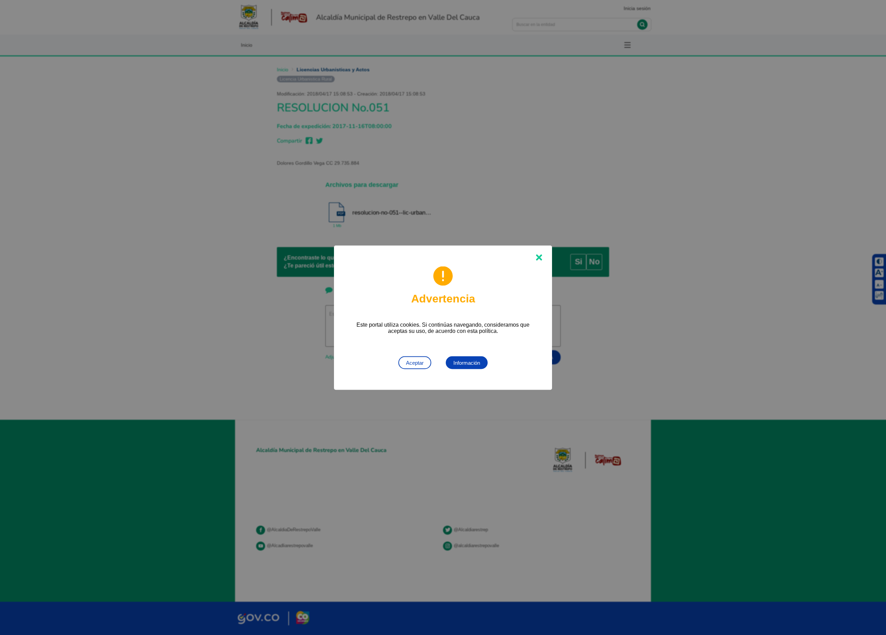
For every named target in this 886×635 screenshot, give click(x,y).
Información (466, 362)
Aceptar (415, 362)
